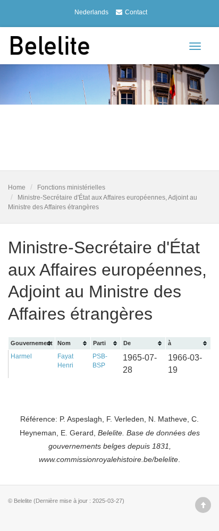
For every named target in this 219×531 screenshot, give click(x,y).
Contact (136, 12)
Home (17, 187)
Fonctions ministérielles (71, 187)
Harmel (21, 356)
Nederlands (91, 12)
